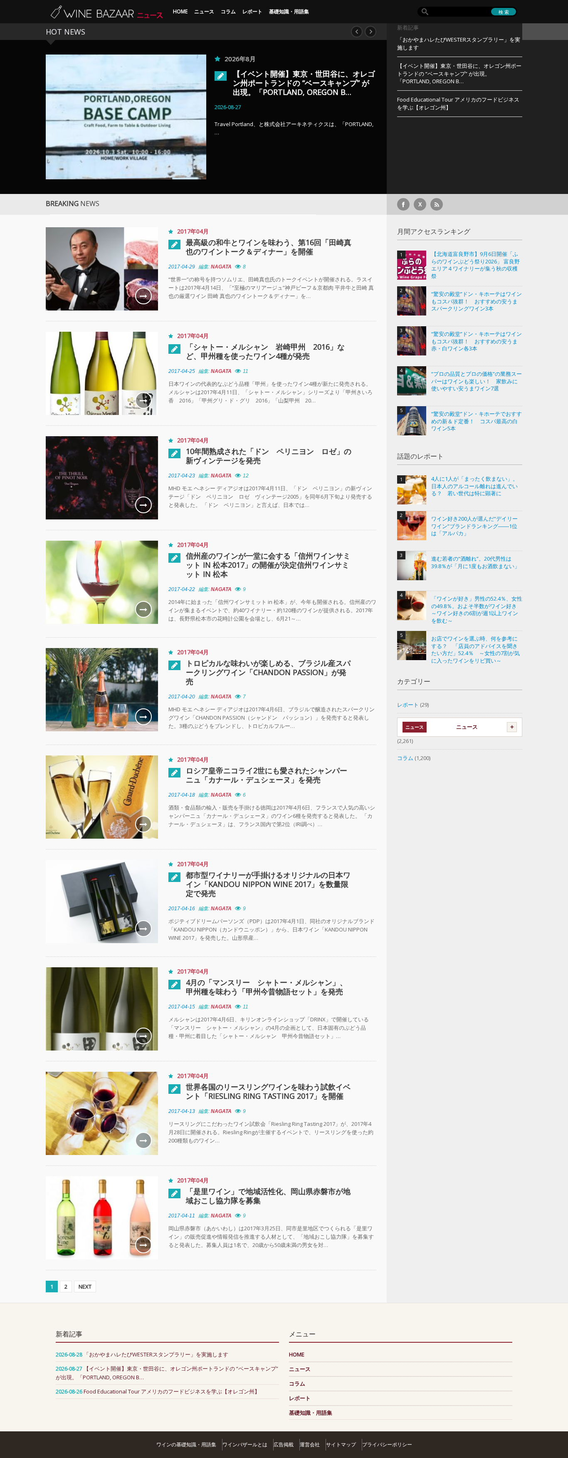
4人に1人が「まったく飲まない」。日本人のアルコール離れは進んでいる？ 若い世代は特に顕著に (474, 486)
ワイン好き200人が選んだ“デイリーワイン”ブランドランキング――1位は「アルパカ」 (474, 526)
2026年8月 (240, 59)
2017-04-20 (181, 697)
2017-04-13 (181, 1111)
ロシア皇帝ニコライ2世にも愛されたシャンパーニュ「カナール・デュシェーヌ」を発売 (266, 775)
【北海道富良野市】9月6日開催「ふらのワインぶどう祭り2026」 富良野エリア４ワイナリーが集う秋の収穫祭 (475, 265)
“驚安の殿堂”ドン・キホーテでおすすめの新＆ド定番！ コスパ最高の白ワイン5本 (476, 421)
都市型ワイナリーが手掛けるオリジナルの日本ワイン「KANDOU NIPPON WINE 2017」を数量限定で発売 (268, 884)
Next (370, 31)
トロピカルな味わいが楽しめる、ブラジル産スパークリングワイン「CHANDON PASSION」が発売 (268, 672)
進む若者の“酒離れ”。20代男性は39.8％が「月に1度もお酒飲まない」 (475, 562)
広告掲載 (284, 1444)
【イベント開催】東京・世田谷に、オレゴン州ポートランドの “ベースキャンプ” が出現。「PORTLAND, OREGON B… (304, 83)
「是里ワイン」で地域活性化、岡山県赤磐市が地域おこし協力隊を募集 (268, 1196)
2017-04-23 (181, 476)
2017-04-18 (181, 795)
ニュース (204, 11)
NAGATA (221, 267)
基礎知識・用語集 (289, 11)
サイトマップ (341, 1444)
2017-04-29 (181, 267)
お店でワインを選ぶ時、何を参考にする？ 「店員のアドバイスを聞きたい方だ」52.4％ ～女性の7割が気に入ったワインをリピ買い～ (475, 649)
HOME (180, 11)
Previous (357, 31)
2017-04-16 (181, 909)
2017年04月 (193, 231)
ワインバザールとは (244, 1444)
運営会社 (310, 1444)
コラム (228, 11)
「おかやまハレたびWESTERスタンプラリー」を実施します (458, 43)
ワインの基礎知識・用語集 (186, 1444)
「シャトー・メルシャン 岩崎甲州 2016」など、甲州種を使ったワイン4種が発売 (265, 351)
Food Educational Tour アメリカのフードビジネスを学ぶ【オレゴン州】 (458, 103)
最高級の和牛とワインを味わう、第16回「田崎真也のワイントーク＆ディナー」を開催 (268, 247)
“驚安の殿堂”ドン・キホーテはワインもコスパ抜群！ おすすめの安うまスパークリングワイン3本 (476, 301)
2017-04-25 (181, 371)
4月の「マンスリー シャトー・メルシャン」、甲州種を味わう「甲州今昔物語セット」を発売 (266, 987)
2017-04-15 (181, 1007)
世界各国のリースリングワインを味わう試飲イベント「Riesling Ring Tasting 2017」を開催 (268, 1091)
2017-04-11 (181, 1216)
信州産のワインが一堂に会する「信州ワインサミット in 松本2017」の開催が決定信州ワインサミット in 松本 (268, 565)
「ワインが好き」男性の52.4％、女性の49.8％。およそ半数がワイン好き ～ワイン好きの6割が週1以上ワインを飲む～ (476, 609)
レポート (252, 11)
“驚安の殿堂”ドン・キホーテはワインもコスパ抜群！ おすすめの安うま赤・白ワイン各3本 (476, 341)
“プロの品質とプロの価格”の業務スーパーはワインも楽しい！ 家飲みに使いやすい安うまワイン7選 (476, 381)
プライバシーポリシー (387, 1444)
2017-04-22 (181, 589)
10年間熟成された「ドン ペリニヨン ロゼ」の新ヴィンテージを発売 (268, 456)
